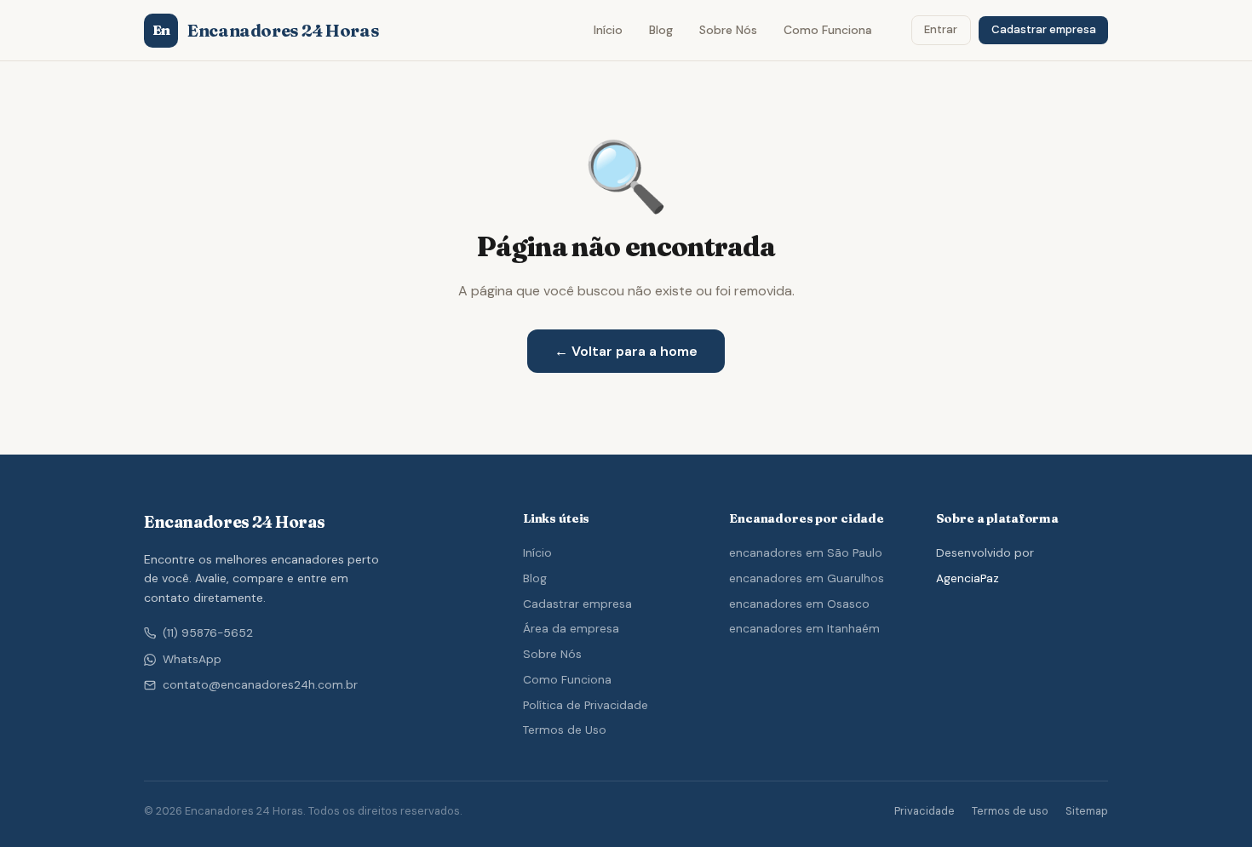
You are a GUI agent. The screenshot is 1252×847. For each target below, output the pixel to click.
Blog (661, 29)
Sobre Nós (728, 29)
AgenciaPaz (967, 578)
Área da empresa (571, 628)
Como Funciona (828, 29)
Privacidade (924, 811)
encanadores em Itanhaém (804, 628)
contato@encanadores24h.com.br (260, 685)
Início (608, 29)
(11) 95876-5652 (208, 633)
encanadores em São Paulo (805, 552)
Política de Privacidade (585, 705)
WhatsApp (192, 659)
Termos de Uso (564, 729)
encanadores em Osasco (799, 603)
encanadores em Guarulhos (806, 578)
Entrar (940, 29)
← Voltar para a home (626, 351)
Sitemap (1086, 811)
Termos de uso (1010, 811)
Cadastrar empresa (1043, 29)
